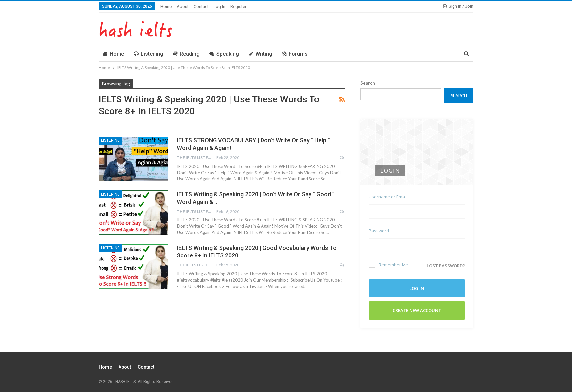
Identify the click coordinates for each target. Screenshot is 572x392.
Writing (263, 54)
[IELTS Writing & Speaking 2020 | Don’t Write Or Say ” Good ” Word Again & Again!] (133, 212)
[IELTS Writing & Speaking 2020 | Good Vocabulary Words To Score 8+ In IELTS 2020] (133, 266)
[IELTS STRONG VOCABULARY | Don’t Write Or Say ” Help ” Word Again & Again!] (133, 159)
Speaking (227, 54)
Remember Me (393, 265)
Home (166, 6)
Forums (298, 54)
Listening (152, 54)
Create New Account (417, 310)
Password (379, 231)
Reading (190, 54)
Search (367, 83)
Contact (201, 6)
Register (238, 6)
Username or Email (388, 197)
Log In (219, 6)
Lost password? (446, 266)
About (183, 6)
